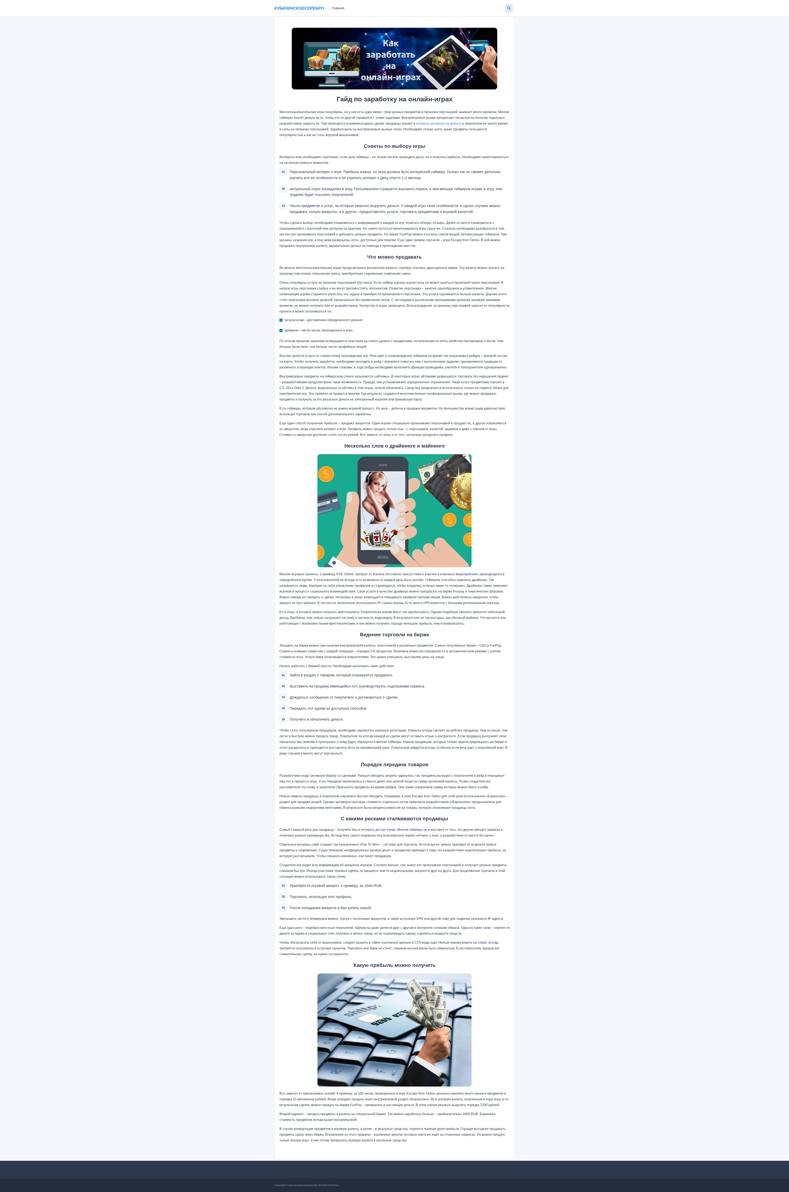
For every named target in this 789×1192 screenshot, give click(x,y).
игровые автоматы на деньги (438, 123)
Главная (338, 8)
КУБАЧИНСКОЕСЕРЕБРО (299, 8)
